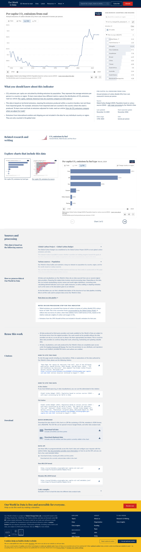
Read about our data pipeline (47, 297)
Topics (74, 518)
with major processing (115, 105)
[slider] (17, 72)
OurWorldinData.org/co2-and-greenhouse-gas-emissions (21, 78)
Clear (132, 26)
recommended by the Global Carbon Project (82, 310)
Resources (50, 3)
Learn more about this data (66, 76)
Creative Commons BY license (55, 347)
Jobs (95, 532)
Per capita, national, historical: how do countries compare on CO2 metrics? (45, 99)
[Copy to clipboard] (97, 365)
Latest (43, 3)
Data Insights (76, 525)
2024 (99, 72)
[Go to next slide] (125, 222)
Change (126, 165)
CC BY (39, 78)
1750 (69, 209)
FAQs (37, 526)
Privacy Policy (60, 547)
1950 (12, 72)
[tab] (10, 21)
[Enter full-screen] (100, 77)
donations (31, 543)
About (60, 3)
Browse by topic (28, 3)
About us (97, 518)
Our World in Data (13, 3)
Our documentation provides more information (63, 451)
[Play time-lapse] (7, 72)
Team (95, 529)
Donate (128, 3)
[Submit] (107, 3)
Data (37, 3)
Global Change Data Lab (33, 516)
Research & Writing (123, 518)
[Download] (91, 77)
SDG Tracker (76, 536)
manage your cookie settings (74, 547)
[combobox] (94, 4)
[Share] (96, 77)
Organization (98, 522)
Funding (96, 525)
